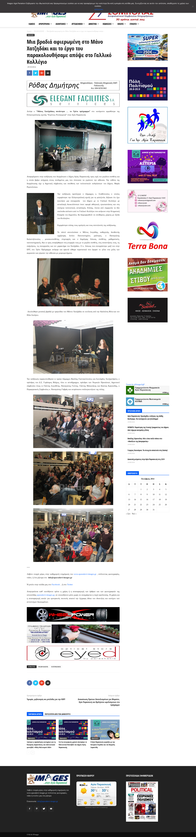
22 (141, 505)
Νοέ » (134, 514)
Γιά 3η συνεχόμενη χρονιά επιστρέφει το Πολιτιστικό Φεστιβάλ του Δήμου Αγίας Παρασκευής (73, 745)
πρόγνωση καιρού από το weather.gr (96, 807)
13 (129, 500)
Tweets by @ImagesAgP (135, 384)
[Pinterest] (36, 809)
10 (154, 494)
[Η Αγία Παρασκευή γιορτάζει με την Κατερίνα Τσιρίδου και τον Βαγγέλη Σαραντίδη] (105, 730)
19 (166, 500)
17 (154, 500)
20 (129, 505)
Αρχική (29, 31)
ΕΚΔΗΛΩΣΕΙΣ (107, 23)
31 (154, 510)
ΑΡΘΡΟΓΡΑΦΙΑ (44, 23)
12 (166, 494)
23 (147, 505)
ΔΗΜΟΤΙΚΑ (93, 23)
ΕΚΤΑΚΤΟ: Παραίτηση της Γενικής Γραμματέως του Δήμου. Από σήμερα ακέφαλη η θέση (148, 428)
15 (141, 500)
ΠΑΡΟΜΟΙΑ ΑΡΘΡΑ (35, 714)
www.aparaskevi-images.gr (85, 574)
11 (160, 494)
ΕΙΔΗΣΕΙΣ (32, 23)
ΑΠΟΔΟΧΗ (98, 9)
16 (147, 500)
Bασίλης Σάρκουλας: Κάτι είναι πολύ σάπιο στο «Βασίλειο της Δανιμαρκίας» (145, 440)
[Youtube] (51, 809)
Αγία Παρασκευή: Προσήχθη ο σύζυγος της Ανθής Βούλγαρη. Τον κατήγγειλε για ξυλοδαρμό (145, 417)
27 (129, 510)
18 (160, 500)
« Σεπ (128, 514)
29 (141, 510)
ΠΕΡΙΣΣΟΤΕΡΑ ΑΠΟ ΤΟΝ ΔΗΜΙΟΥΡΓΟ (57, 714)
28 (135, 510)
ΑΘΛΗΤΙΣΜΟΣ (61, 23)
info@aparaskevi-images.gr (47, 801)
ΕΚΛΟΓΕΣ (120, 23)
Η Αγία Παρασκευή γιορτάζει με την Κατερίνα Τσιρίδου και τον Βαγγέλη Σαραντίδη (103, 745)
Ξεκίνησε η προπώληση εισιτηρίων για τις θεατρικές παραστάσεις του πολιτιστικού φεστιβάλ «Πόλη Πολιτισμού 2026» (41, 745)
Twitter (70, 584)
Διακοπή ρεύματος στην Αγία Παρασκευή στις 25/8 (146, 459)
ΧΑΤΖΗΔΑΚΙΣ (56, 667)
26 (166, 505)
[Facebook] (29, 809)
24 (154, 505)
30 (147, 510)
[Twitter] (44, 809)
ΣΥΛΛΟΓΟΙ (133, 23)
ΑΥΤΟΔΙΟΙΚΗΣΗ (77, 23)
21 (135, 505)
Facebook (56, 584)
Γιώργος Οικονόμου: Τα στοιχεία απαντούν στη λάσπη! (148, 450)
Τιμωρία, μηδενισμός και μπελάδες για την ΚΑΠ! (46, 699)
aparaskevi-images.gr (46, 595)
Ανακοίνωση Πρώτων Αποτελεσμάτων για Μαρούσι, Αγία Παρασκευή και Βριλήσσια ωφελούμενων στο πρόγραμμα (99, 702)
